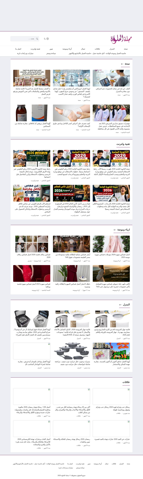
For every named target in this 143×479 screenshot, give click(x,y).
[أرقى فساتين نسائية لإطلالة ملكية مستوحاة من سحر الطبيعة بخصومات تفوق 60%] (71, 249)
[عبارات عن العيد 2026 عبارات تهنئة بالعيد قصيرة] (111, 435)
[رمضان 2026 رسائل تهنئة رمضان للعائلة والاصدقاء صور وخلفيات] (71, 435)
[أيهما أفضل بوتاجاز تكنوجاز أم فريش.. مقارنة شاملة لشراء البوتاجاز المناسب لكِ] (31, 356)
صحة (127, 63)
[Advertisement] (76, 15)
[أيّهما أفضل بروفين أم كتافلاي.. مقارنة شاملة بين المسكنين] (31, 119)
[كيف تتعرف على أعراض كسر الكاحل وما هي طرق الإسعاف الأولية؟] (71, 119)
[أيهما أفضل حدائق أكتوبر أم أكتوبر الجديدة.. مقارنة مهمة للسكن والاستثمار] (111, 356)
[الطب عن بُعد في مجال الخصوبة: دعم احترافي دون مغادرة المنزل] (111, 86)
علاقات (118, 413)
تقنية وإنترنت (114, 178)
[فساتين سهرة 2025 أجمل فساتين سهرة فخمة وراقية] (31, 278)
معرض (30, 261)
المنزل (126, 304)
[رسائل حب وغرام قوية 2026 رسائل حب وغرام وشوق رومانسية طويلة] (111, 403)
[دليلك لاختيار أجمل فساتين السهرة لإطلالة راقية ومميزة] (71, 278)
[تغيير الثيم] (46, 38)
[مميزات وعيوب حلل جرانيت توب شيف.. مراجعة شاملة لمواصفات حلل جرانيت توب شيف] (71, 356)
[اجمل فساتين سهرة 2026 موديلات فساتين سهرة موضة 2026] (111, 249)
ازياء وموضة (123, 229)
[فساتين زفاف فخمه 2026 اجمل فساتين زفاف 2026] (31, 249)
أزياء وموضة (117, 261)
